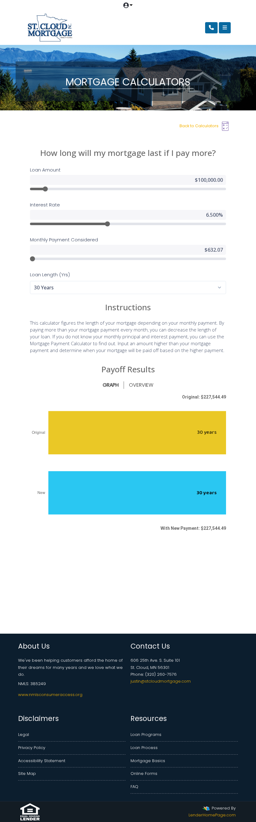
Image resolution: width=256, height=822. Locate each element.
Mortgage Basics (147, 761)
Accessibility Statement (41, 761)
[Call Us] (211, 27)
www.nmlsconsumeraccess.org (50, 695)
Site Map (27, 773)
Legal (23, 734)
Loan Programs (145, 734)
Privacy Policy (31, 748)
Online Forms (143, 773)
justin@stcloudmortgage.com (160, 681)
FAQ (134, 787)
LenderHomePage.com (212, 815)
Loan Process (144, 748)
